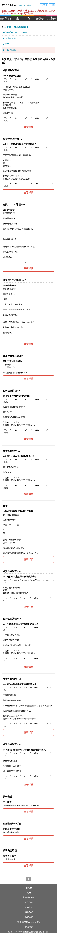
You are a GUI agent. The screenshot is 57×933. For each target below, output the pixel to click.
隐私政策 (29, 917)
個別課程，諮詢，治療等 (16, 32)
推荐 (28, 19)
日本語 (20, 5)
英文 (25, 5)
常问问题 (29, 902)
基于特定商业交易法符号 (29, 922)
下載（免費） (11, 50)
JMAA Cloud (9, 4)
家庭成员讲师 (5, 19)
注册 (53, 5)
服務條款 (29, 912)
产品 (7, 44)
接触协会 (29, 907)
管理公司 (29, 927)
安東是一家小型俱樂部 (16, 27)
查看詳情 (28, 127)
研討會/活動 (10, 38)
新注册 (44, 5)
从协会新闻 (51, 19)
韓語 (29, 5)
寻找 (17, 19)
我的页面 (40, 19)
